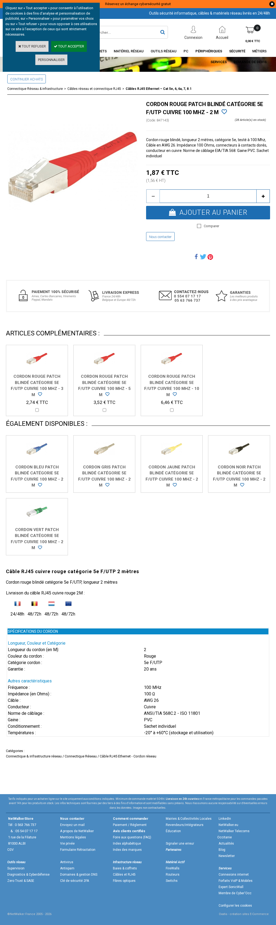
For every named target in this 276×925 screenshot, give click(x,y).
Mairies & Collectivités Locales (189, 819)
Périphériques (208, 51)
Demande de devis (250, 62)
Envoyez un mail (72, 825)
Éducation (173, 831)
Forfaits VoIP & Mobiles (236, 881)
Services (219, 62)
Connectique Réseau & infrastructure (35, 89)
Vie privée (67, 843)
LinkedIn (225, 819)
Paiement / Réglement (130, 825)
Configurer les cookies (235, 905)
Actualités (226, 843)
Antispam (67, 868)
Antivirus (66, 862)
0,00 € (252, 41)
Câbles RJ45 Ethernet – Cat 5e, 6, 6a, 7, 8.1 (159, 89)
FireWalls (173, 868)
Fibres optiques (124, 881)
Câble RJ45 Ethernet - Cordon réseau (128, 756)
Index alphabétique (127, 843)
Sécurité (237, 51)
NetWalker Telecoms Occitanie (233, 834)
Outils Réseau (164, 51)
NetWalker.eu (228, 825)
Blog (222, 850)
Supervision (16, 868)
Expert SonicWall (231, 887)
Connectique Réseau (81, 756)
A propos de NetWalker (77, 831)
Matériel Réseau (129, 51)
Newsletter (227, 856)
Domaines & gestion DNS (78, 874)
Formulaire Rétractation (77, 850)
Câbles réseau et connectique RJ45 (94, 89)
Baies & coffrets (125, 868)
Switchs (172, 881)
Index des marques (127, 850)
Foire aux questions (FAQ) (132, 837)
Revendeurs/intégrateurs (184, 825)
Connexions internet (234, 874)
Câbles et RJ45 (124, 874)
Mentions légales (73, 837)
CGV (10, 850)
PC (186, 51)
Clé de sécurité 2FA (74, 881)
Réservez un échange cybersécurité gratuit (138, 4)
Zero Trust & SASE (20, 881)
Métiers (259, 51)
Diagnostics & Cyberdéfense (28, 874)
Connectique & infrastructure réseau (34, 756)
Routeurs (173, 874)
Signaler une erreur (180, 843)
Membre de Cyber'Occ (235, 893)
